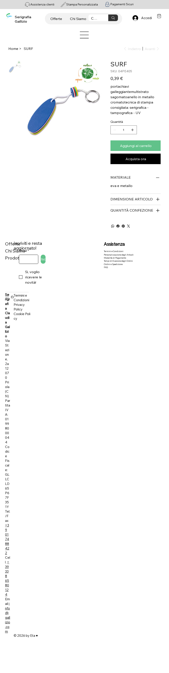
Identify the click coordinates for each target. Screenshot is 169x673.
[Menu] (84, 34)
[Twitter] (128, 226)
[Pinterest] (123, 226)
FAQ (106, 267)
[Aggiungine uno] (132, 129)
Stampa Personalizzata (82, 4)
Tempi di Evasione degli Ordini (118, 261)
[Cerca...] (113, 18)
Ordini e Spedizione (113, 264)
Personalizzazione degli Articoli (119, 255)
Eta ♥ (34, 635)
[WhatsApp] (112, 226)
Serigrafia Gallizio (23, 19)
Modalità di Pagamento (115, 258)
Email (24, 251)
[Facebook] (118, 226)
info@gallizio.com (7, 617)
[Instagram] (7, 297)
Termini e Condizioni (113, 251)
